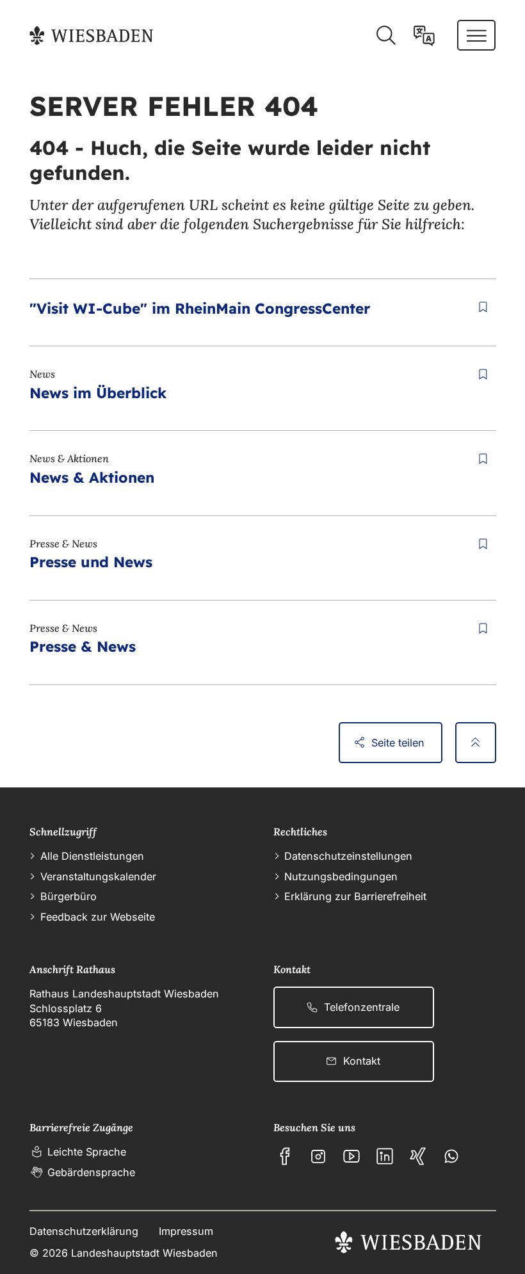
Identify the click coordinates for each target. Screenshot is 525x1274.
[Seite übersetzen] (424, 35)
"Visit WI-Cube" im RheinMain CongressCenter (199, 308)
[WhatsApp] (451, 1156)
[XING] (418, 1156)
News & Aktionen (91, 477)
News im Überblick (97, 392)
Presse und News (90, 561)
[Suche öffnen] (386, 35)
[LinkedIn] (384, 1156)
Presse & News (82, 646)
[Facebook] (284, 1156)
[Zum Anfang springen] (475, 742)
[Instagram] (318, 1156)
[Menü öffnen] (476, 35)
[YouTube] (351, 1156)
